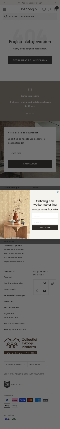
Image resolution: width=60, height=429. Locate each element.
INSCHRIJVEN (45, 227)
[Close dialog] (58, 192)
